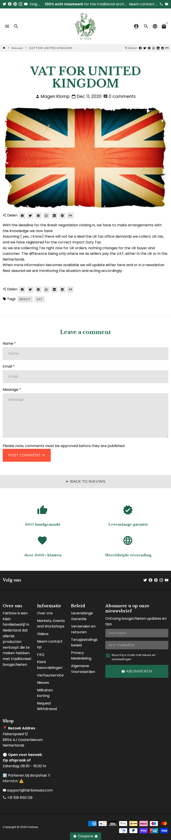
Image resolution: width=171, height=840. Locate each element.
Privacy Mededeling (81, 655)
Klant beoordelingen (50, 664)
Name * (9, 343)
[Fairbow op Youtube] (26, 4)
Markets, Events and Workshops (51, 623)
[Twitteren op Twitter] (144, 48)
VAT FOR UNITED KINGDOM (50, 48)
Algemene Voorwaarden (83, 668)
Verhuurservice (50, 675)
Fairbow (32, 827)
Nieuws (17, 48)
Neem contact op (50, 644)
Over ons (45, 613)
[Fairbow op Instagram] (20, 4)
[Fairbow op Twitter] (4, 4)
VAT (40, 299)
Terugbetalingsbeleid (84, 642)
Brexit (25, 299)
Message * (12, 389)
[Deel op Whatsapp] (153, 48)
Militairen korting (45, 693)
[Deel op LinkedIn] (158, 48)
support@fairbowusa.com (28, 790)
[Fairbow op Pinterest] (15, 4)
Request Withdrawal (47, 706)
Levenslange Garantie (82, 616)
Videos (43, 633)
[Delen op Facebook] (140, 48)
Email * (9, 366)
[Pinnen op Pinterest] (149, 48)
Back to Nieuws (85, 481)
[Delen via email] (167, 48)
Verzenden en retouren (83, 629)
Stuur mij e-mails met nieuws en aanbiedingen (133, 657)
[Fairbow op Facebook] (10, 4)
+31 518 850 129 (18, 797)
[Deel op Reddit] (162, 48)
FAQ (40, 654)
